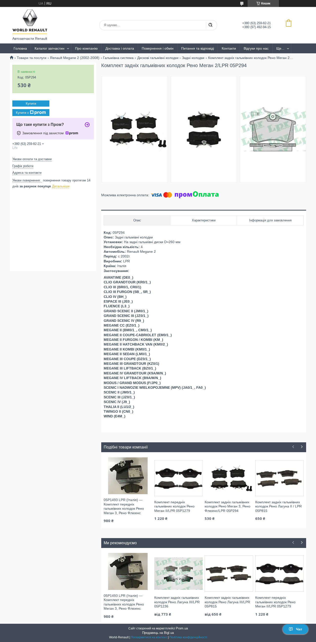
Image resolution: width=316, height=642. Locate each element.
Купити (31, 103)
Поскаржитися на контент (149, 637)
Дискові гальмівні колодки (157, 58)
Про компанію (86, 48)
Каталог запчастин (49, 48)
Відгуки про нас (256, 48)
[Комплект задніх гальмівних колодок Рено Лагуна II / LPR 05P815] (279, 477)
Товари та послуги (31, 58)
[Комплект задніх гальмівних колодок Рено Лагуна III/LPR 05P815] (229, 573)
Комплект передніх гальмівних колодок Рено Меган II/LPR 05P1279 (174, 506)
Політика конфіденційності (188, 637)
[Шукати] (210, 25)
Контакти (229, 48)
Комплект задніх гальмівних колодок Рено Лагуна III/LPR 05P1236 (177, 602)
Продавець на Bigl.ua (158, 633)
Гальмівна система (118, 58)
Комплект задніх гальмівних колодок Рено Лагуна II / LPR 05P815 (278, 506)
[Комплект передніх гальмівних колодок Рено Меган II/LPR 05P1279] (178, 477)
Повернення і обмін (158, 48)
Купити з (22, 113)
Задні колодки (193, 58)
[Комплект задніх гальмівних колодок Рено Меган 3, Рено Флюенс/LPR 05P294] (229, 477)
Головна (20, 48)
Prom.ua (182, 628)
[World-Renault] (29, 21)
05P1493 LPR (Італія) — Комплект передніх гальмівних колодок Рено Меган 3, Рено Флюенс (124, 506)
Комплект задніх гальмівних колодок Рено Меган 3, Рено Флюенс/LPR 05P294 (227, 506)
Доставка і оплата (119, 48)
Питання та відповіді (197, 48)
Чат (299, 629)
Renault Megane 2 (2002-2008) (74, 58)
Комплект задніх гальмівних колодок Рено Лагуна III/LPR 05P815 (227, 602)
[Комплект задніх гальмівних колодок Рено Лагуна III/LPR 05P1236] (178, 573)
